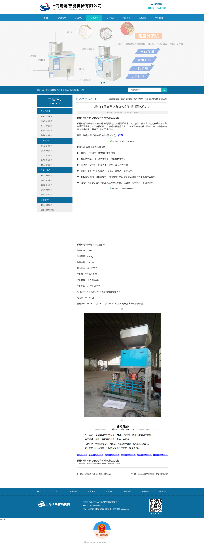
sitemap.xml (125, 509)
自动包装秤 (45, 111)
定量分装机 (45, 170)
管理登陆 (116, 509)
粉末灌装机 (45, 200)
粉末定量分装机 (46, 185)
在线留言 (143, 18)
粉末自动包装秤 (46, 126)
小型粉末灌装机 (46, 205)
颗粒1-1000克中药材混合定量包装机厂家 (153, 474)
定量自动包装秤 (46, 116)
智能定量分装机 (46, 180)
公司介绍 (78, 18)
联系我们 (159, 18)
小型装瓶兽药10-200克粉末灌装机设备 (97, 474)
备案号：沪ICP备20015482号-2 (94, 505)
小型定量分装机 (46, 175)
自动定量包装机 (46, 146)
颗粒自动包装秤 (46, 121)
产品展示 (62, 18)
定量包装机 (45, 141)
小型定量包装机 (46, 165)
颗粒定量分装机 (46, 190)
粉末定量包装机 (46, 155)
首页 (122, 99)
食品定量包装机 (46, 160)
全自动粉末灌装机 (47, 210)
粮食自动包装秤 (46, 130)
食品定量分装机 (46, 194)
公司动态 (110, 18)
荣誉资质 (126, 18)
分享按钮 (3, 520)
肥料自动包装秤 (46, 135)
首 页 (46, 18)
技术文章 (94, 18)
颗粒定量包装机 (46, 151)
